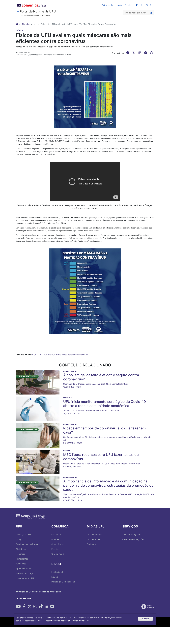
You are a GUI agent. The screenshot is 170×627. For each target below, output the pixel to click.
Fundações (21, 563)
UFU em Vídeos (94, 539)
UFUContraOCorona (51, 354)
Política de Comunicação (112, 5)
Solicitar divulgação (131, 534)
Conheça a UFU (23, 534)
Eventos (55, 549)
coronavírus (73, 354)
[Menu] (18, 12)
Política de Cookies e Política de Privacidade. (70, 621)
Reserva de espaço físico (134, 539)
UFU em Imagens (95, 534)
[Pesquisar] (151, 13)
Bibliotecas (21, 549)
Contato (128, 5)
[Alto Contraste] (137, 5)
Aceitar (145, 619)
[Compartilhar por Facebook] (24, 606)
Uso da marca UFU (25, 578)
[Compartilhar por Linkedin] (46, 606)
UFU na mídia (57, 554)
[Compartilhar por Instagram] (35, 606)
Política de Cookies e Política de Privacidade (39, 591)
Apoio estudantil (23, 568)
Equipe (54, 577)
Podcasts (91, 544)
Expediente (56, 534)
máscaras (83, 354)
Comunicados (57, 544)
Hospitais (20, 554)
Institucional (57, 572)
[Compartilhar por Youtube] (18, 606)
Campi (19, 539)
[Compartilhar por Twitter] (29, 606)
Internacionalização (25, 573)
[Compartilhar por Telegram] (52, 606)
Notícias (26, 24)
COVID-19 (36, 354)
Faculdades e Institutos (27, 544)
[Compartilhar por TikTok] (40, 606)
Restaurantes (22, 559)
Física (64, 354)
